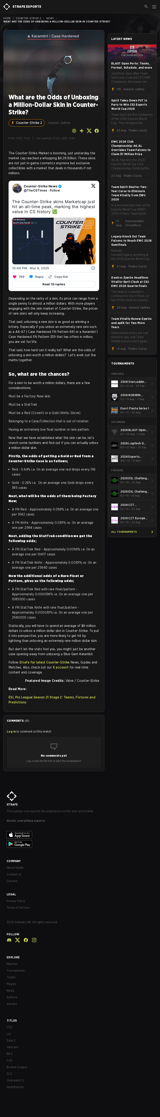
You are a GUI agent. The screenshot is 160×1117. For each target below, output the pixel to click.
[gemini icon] (81, 130)
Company (14, 861)
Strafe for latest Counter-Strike (44, 662)
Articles (12, 1004)
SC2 (9, 1073)
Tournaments (16, 970)
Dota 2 (11, 1040)
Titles (12, 1020)
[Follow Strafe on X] (16, 940)
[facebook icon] (96, 130)
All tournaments (124, 531)
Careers (12, 881)
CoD (9, 1060)
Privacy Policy (16, 901)
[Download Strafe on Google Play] (80, 844)
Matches (12, 964)
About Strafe (15, 867)
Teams (11, 977)
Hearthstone (15, 1087)
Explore (13, 957)
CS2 (9, 1027)
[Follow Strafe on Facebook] (24, 940)
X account (61, 667)
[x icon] (89, 130)
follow (13, 934)
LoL (9, 1033)
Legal (11, 894)
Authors (12, 997)
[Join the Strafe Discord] (9, 940)
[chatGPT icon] (74, 130)
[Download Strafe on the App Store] (80, 835)
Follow (55, 190)
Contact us (14, 874)
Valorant (12, 1047)
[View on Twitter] (93, 188)
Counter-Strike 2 (28, 18)
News (50, 18)
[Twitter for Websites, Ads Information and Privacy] (93, 268)
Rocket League (17, 1067)
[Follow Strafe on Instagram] (32, 940)
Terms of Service (18, 907)
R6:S (10, 1053)
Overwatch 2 (15, 1080)
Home (7, 18)
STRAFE (12, 804)
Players (12, 984)
